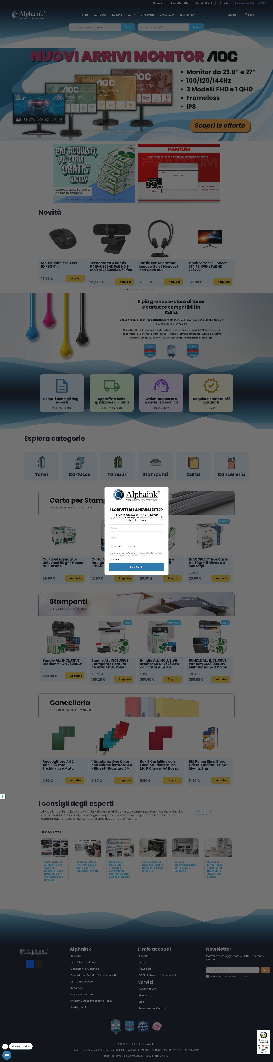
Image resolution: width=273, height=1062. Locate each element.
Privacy (130, 553)
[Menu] (268, 1031)
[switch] (263, 1051)
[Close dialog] (165, 490)
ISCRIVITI (136, 567)
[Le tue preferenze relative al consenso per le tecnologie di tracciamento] (2, 796)
